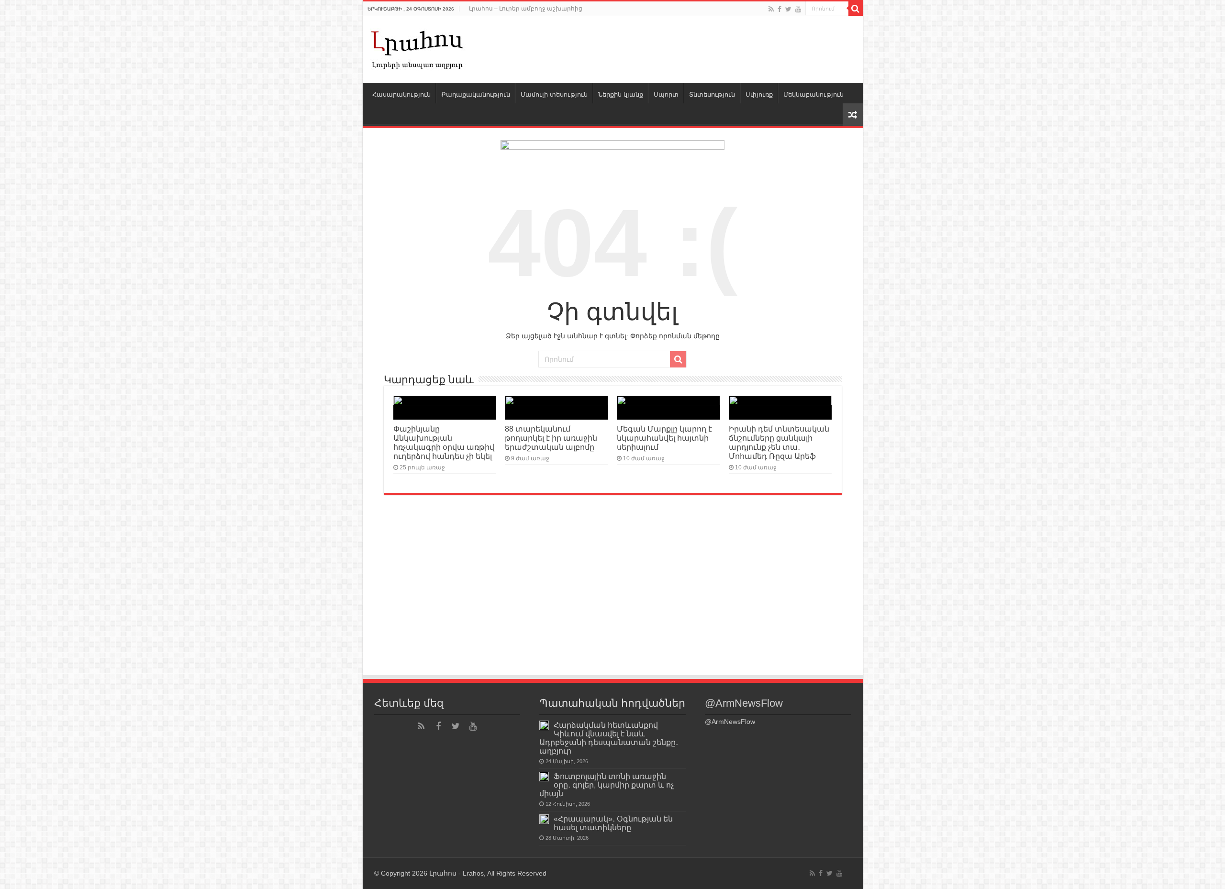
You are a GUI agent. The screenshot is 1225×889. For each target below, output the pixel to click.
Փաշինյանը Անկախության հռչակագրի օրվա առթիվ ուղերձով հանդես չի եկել (443, 442)
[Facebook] (779, 9)
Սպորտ (666, 94)
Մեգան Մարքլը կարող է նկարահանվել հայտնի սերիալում (664, 437)
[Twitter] (788, 9)
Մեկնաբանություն (813, 94)
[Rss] (771, 9)
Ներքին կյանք (620, 94)
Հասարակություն (401, 94)
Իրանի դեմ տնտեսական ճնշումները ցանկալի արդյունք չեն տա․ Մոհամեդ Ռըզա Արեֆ (779, 442)
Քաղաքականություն (475, 94)
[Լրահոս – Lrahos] (418, 47)
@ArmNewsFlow (744, 703)
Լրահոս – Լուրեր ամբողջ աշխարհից (525, 8)
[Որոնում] (855, 8)
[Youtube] (798, 9)
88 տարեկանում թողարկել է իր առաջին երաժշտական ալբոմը (551, 437)
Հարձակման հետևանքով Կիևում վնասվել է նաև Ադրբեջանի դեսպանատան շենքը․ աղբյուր (608, 738)
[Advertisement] (613, 602)
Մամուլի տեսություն (554, 94)
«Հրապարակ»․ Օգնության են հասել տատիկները (613, 823)
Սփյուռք (759, 94)
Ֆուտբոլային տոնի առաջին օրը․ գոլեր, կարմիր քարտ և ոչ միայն (606, 785)
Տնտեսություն (712, 94)
